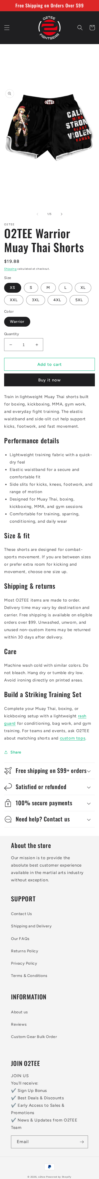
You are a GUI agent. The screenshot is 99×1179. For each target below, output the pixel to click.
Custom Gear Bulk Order (34, 1036)
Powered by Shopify (59, 1176)
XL (83, 287)
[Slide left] (37, 214)
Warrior (17, 321)
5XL (79, 300)
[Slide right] (62, 214)
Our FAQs (20, 938)
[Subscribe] (82, 1141)
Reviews (19, 1024)
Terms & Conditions (29, 975)
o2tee (42, 1176)
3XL (35, 300)
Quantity (11, 334)
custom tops (73, 738)
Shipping (10, 269)
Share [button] (15, 752)
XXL (14, 300)
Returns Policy (24, 951)
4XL (57, 300)
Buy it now (49, 380)
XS (12, 287)
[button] (7, 28)
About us (19, 1012)
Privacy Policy (24, 963)
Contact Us (21, 913)
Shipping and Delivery (31, 926)
